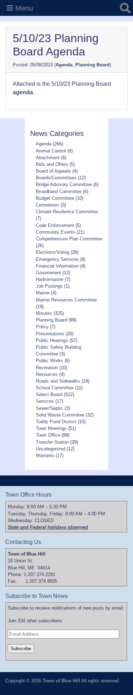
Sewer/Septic (49, 408)
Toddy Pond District (56, 421)
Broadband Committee (59, 191)
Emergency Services (57, 259)
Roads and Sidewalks (58, 381)
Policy (42, 326)
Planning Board (92, 64)
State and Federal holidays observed (48, 527)
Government (48, 272)
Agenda (64, 64)
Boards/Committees (56, 177)
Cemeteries (47, 205)
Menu (23, 8)
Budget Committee (55, 198)
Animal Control (51, 151)
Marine (43, 292)
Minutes (44, 313)
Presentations (50, 333)
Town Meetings (51, 428)
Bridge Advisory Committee (64, 184)
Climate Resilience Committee (67, 211)
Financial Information (57, 266)
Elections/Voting (52, 252)
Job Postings (49, 286)
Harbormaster (49, 279)
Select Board (49, 394)
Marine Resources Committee (66, 299)
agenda (23, 92)
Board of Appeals (53, 171)
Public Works (49, 360)
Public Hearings (52, 340)
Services (45, 401)
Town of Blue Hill (61, 680)
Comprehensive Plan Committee (69, 238)
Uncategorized (50, 448)
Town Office (48, 435)
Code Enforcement (55, 225)
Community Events (55, 232)
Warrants (45, 455)
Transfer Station (52, 442)
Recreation (47, 367)
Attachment (48, 157)
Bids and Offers (52, 164)
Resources (47, 374)
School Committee (55, 387)
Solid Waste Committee (60, 415)
